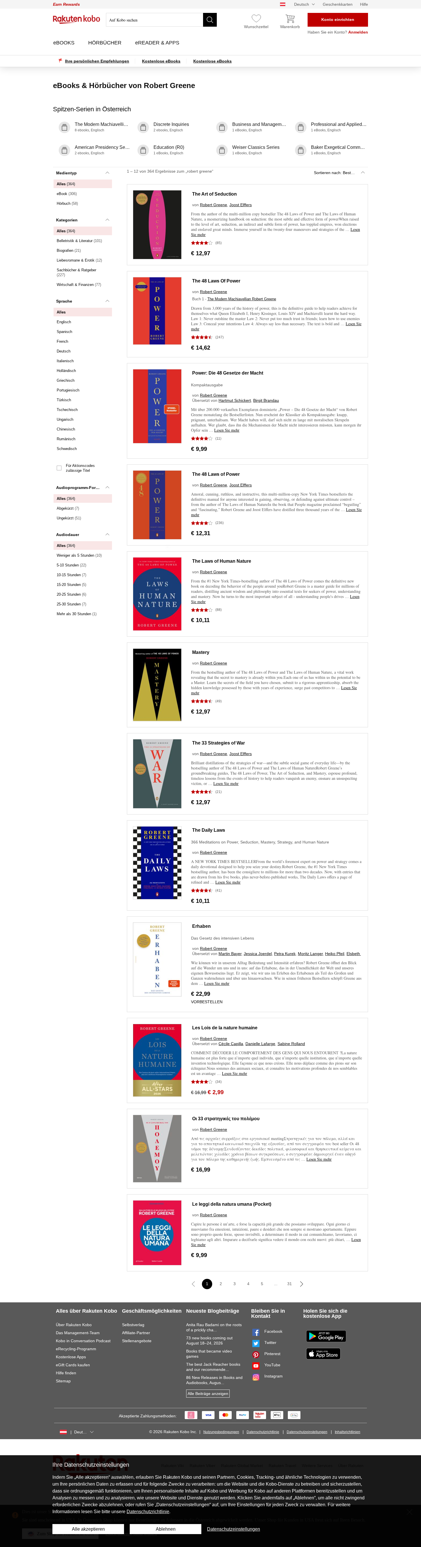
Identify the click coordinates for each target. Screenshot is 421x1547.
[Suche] (210, 20)
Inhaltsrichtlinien (347, 1432)
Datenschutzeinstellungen (307, 1432)
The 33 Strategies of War (218, 743)
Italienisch (65, 361)
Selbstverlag (133, 1324)
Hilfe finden (66, 1373)
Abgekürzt (68, 508)
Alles (66, 184)
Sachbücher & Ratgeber (76, 272)
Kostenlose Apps (71, 1357)
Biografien (69, 250)
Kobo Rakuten (76, 19)
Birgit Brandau (266, 400)
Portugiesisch (68, 390)
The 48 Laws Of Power (216, 280)
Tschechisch (67, 410)
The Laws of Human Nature (221, 561)
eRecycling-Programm (76, 1349)
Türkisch (64, 400)
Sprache (64, 301)
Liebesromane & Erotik (79, 260)
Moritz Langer (310, 953)
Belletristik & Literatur (79, 241)
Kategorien (67, 220)
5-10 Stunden (71, 565)
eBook (67, 194)
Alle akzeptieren (88, 1529)
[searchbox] (161, 20)
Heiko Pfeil (334, 953)
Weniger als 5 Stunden (79, 555)
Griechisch (65, 380)
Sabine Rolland (291, 1043)
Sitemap (63, 1381)
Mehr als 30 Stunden (77, 614)
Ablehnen (166, 1529)
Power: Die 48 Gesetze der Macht (227, 373)
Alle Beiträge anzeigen (208, 1393)
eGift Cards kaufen (73, 1365)
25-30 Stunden (71, 604)
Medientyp (66, 173)
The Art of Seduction (214, 194)
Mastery (200, 652)
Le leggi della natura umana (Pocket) (231, 1204)
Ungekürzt (69, 518)
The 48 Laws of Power (216, 474)
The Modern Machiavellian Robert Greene (241, 299)
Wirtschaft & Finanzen (79, 284)
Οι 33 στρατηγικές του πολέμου (225, 1118)
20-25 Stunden (71, 594)
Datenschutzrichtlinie (263, 1432)
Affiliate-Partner (136, 1332)
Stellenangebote (137, 1340)
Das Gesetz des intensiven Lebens (222, 938)
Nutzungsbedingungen (221, 1432)
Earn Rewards (66, 4)
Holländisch (66, 371)
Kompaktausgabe (207, 385)
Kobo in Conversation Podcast (83, 1340)
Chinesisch (66, 429)
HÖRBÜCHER (105, 43)
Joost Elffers (240, 204)
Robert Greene (213, 204)
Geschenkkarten (338, 4)
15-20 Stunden (71, 584)
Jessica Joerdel (258, 953)
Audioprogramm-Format (79, 487)
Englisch (64, 322)
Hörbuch (67, 203)
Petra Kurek (285, 953)
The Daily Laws (208, 830)
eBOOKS (64, 43)
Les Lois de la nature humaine (224, 1027)
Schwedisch (67, 449)
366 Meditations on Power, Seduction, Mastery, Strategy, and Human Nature (260, 842)
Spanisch (64, 332)
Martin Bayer (230, 953)
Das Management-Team (78, 1332)
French (62, 341)
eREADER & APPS (158, 43)
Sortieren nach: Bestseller (337, 172)
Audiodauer (67, 534)
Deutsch (63, 351)
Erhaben (201, 926)
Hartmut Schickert (235, 400)
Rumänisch (66, 439)
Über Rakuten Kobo (74, 1324)
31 (289, 1283)
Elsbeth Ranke (360, 953)
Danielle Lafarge (260, 1043)
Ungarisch (65, 419)
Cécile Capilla (231, 1043)
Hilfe (364, 4)
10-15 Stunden (71, 575)
